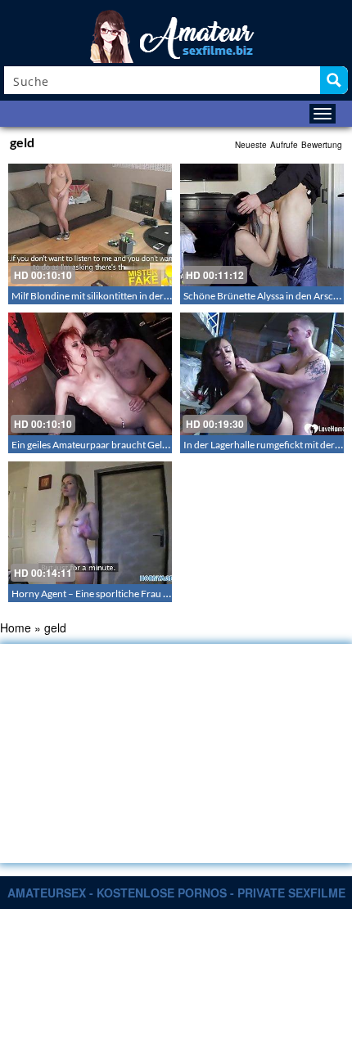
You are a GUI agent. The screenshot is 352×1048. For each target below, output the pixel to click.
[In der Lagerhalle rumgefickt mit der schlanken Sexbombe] (262, 374)
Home (15, 627)
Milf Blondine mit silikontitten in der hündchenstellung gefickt (142, 296)
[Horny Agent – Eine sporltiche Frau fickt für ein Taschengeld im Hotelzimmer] (90, 522)
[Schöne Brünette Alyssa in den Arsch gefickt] (262, 225)
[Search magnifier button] (334, 80)
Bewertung (321, 145)
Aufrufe (284, 145)
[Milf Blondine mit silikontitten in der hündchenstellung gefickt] (90, 225)
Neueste (251, 145)
